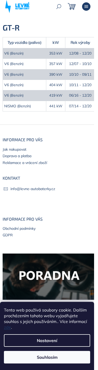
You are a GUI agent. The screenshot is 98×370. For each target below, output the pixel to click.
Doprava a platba (17, 156)
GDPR (8, 235)
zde (7, 327)
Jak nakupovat (14, 149)
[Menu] (86, 6)
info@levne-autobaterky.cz (32, 188)
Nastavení (47, 340)
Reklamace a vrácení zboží (25, 162)
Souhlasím (47, 357)
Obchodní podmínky (19, 228)
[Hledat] (59, 6)
